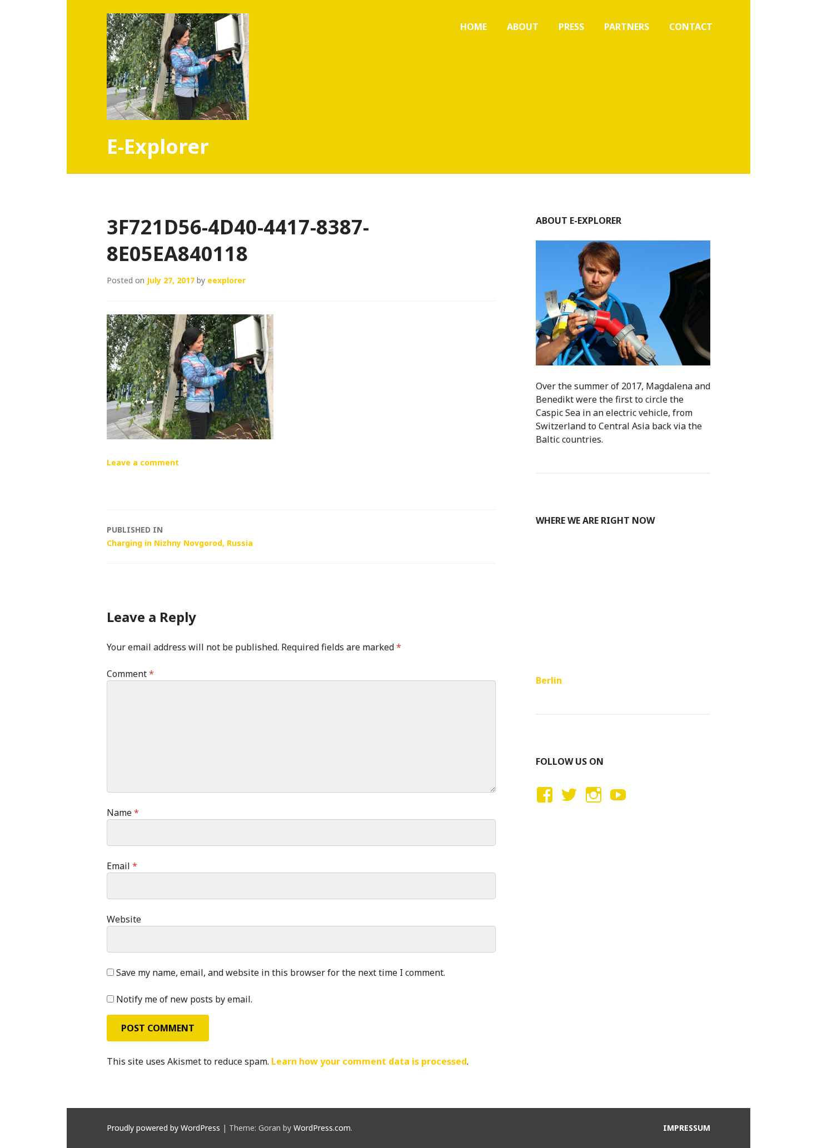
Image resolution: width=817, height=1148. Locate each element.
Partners (626, 27)
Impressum (686, 1127)
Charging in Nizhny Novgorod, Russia (180, 536)
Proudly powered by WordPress (163, 1127)
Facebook (543, 805)
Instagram (593, 805)
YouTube (616, 805)
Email (122, 866)
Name (123, 812)
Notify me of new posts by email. (184, 999)
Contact (691, 27)
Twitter (568, 805)
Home (473, 27)
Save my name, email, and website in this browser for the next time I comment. (280, 972)
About (523, 27)
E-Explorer (158, 146)
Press (571, 27)
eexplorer (226, 280)
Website (124, 919)
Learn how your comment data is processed (369, 1061)
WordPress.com (322, 1127)
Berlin (549, 680)
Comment (130, 674)
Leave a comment (143, 462)
